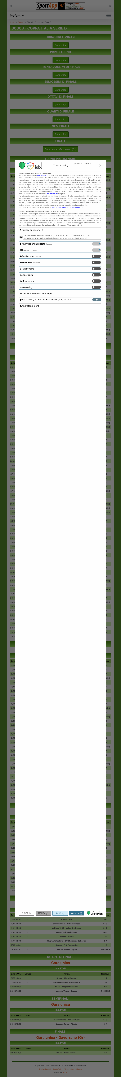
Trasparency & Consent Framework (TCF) (67, 207)
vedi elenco (41, 175)
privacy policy (52, 194)
